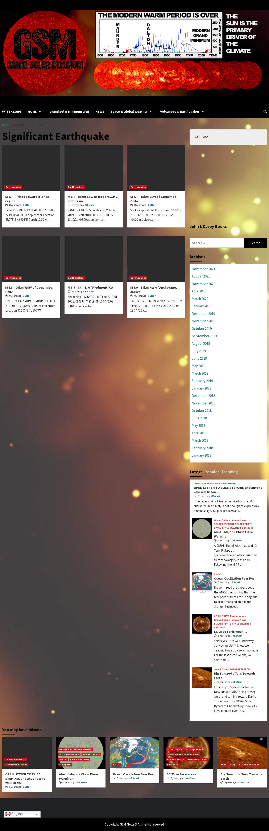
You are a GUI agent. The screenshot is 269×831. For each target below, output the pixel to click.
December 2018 (203, 395)
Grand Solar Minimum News (230, 520)
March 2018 (200, 440)
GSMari (27, 204)
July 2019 (199, 351)
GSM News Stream (225, 483)
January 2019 (201, 388)
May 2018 (198, 425)
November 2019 (203, 321)
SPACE (217, 528)
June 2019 (199, 358)
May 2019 (198, 365)
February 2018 (202, 448)
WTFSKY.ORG (11, 111)
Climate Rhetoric (204, 483)
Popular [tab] (211, 471)
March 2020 (200, 298)
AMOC (217, 574)
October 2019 (202, 328)
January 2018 (201, 455)
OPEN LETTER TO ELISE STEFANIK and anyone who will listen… (25, 778)
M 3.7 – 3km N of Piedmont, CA (90, 287)
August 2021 (201, 276)
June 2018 (199, 418)
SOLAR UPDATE (243, 524)
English (17, 814)
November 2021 (203, 269)
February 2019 (202, 380)
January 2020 (201, 306)
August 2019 (201, 343)
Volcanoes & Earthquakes (180, 111)
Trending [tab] (229, 471)
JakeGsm (236, 540)
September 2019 (204, 336)
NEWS (99, 111)
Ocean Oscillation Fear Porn (235, 578)
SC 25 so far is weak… (230, 631)
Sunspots (247, 528)
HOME (32, 111)
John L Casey (221, 669)
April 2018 (199, 433)
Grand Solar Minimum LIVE (69, 111)
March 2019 (200, 373)
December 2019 (203, 313)
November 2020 (203, 283)
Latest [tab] (196, 471)
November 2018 (203, 403)
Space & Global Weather (129, 111)
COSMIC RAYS (221, 616)
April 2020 (199, 291)
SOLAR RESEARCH (224, 524)
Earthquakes (13, 187)
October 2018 (202, 410)
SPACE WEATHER (231, 528)
